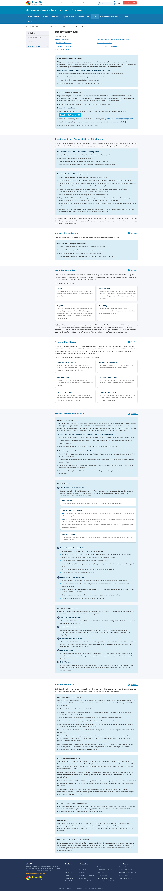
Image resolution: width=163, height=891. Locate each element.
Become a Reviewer (81, 27)
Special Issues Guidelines (86, 881)
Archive (45, 17)
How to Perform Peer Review (107, 46)
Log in (119, 3)
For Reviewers (82, 869)
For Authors (82, 867)
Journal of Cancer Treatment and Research (57, 27)
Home (45, 3)
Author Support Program (125, 878)
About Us (29, 864)
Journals (52, 3)
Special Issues (68, 17)
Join (94, 17)
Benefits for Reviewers (63, 43)
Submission (55, 17)
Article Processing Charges (110, 17)
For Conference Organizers (86, 875)
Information (82, 3)
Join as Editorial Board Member (35, 40)
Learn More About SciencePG (36, 873)
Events (74, 3)
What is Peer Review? (104, 43)
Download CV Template (69, 115)
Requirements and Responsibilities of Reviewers (113, 39)
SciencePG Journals (37, 27)
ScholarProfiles (69, 881)
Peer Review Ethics (62, 50)
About (36, 17)
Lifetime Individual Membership (105, 881)
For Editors (82, 872)
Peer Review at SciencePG (104, 869)
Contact (90, 3)
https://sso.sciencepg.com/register (119, 119)
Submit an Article (129, 3)
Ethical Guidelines (102, 875)
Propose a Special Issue (125, 869)
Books (68, 3)
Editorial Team (83, 17)
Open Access (100, 872)
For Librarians (82, 878)
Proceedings (60, 3)
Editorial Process (101, 867)
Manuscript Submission (125, 867)
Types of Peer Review (63, 46)
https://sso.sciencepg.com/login (114, 122)
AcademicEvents (69, 878)
